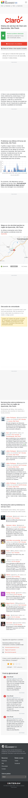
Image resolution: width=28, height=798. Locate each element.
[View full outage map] (14, 250)
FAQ (3, 763)
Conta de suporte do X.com (12, 647)
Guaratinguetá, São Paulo (13, 436)
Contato (4, 769)
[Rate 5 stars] (19, 664)
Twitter (16, 760)
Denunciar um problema (15, 44)
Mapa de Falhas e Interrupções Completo (15, 48)
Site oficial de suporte (10, 652)
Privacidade (5, 766)
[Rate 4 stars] (16, 664)
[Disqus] (14, 346)
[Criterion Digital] (14, 783)
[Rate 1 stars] (8, 664)
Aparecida (4, 234)
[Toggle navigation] (26, 2)
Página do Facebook (10, 650)
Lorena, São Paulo (13, 421)
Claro (14, 5)
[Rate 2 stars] (11, 664)
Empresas (8, 5)
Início (2, 5)
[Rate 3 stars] (14, 664)
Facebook (17, 763)
